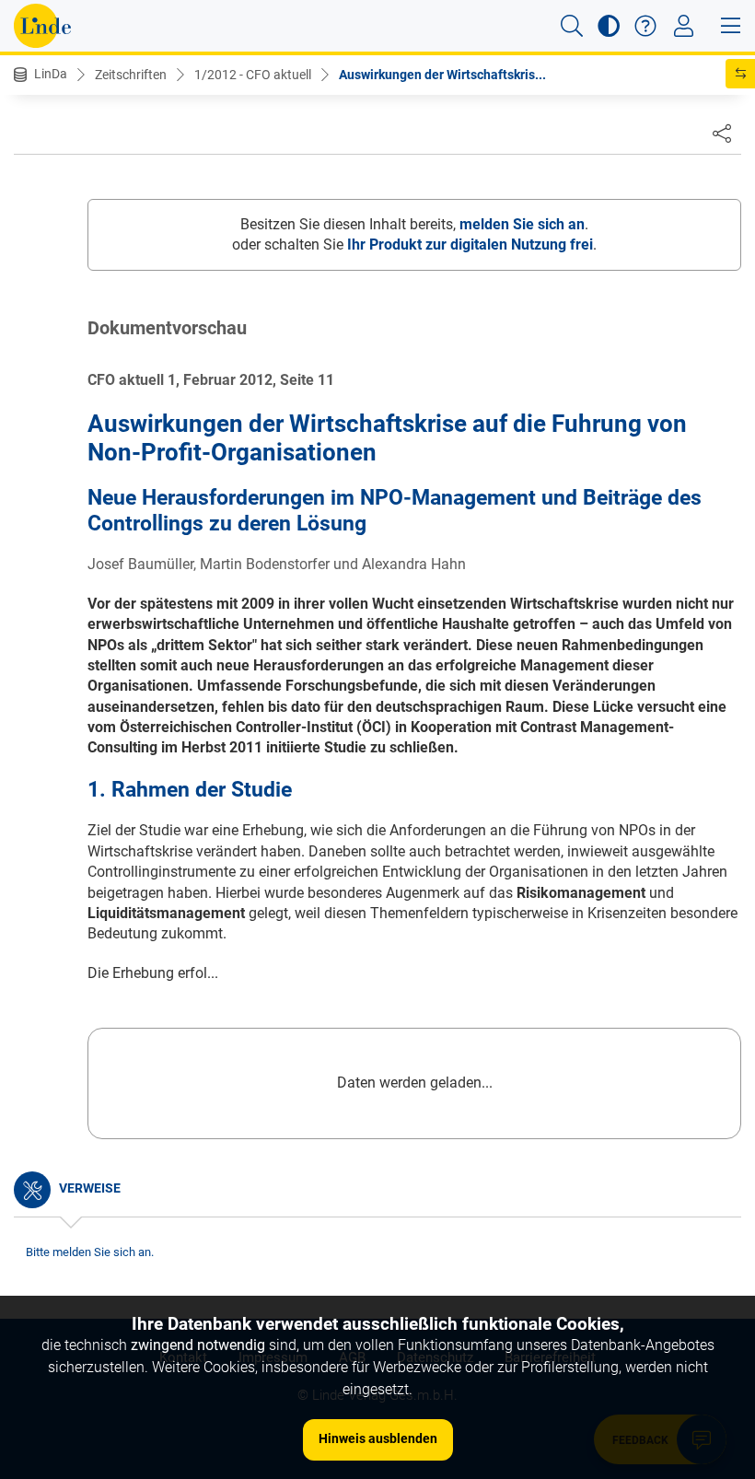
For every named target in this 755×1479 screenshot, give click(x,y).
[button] (571, 26)
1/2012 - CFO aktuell (252, 74)
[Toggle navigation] (683, 25)
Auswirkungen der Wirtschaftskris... (442, 74)
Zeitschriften (131, 74)
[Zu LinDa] (42, 26)
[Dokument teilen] (721, 132)
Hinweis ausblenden (378, 1438)
